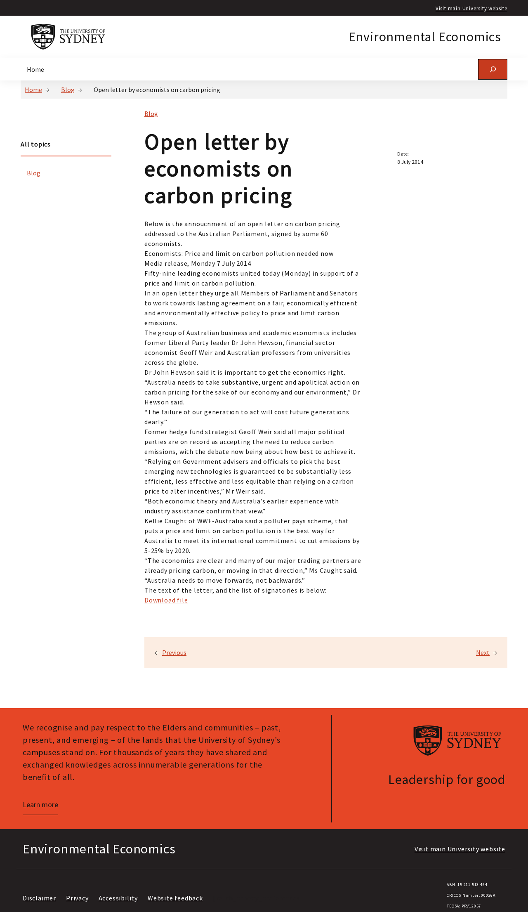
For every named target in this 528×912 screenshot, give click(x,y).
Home (33, 89)
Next (483, 652)
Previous (174, 652)
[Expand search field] (492, 69)
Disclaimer (39, 898)
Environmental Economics (425, 36)
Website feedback (175, 898)
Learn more (40, 804)
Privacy (77, 898)
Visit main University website (471, 8)
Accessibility (118, 898)
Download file (166, 600)
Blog (68, 89)
